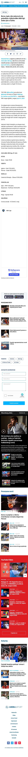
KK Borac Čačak (6, 362)
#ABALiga (20, 94)
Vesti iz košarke (5, 660)
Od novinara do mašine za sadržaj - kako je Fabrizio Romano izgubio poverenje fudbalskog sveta (11, 439)
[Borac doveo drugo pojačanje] (5, 548)
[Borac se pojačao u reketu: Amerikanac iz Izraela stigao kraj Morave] (14, 503)
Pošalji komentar (14, 403)
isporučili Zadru (5, 65)
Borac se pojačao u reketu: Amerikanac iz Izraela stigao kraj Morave (12, 517)
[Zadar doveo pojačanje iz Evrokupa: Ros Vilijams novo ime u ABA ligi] (5, 526)
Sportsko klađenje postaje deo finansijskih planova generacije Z (17, 473)
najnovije (14, 712)
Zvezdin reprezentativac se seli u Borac (18, 343)
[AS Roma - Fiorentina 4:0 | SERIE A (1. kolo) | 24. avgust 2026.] (5, 603)
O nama (14, 726)
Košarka (12, 359)
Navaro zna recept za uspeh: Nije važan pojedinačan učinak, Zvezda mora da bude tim (18, 685)
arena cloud (14, 718)
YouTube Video (7, 560)
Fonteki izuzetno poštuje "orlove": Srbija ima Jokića (13, 665)
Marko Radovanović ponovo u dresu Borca (18, 331)
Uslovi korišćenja (14, 732)
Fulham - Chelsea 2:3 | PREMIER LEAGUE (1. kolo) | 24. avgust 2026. (17, 593)
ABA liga (4, 12)
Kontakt (14, 738)
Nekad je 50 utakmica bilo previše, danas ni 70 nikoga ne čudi (18, 482)
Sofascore (12, 278)
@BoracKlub (10, 92)
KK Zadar (16, 362)
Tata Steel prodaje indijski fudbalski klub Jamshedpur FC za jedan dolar (18, 465)
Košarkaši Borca (5, 59)
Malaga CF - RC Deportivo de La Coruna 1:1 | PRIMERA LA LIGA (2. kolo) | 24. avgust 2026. (12, 584)
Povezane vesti (6, 303)
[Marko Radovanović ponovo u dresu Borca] (5, 334)
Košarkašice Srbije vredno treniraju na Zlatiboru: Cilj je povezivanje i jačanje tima (18, 674)
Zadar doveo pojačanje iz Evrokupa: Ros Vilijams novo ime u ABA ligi (18, 526)
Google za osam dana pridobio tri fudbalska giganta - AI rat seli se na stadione (17, 457)
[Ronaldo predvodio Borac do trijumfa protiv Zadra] (5, 309)
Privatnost (14, 729)
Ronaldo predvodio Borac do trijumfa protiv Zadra (18, 306)
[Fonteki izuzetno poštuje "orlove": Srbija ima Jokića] (14, 653)
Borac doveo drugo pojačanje (18, 546)
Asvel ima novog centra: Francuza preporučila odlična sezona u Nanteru (18, 695)
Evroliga (12, 681)
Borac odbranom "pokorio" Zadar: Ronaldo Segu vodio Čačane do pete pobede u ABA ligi (18, 319)
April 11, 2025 (21, 98)
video (14, 715)
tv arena (8, 747)
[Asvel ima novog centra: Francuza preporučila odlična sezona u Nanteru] (5, 695)
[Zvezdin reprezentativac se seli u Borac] (5, 346)
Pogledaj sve (22, 413)
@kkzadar (4, 94)
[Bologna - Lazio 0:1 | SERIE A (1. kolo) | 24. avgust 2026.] (5, 624)
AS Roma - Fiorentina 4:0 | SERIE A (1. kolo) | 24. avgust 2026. (18, 603)
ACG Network (14, 724)
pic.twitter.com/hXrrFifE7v (9, 96)
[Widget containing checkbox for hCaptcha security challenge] (14, 395)
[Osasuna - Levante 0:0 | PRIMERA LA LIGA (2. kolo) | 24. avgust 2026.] (5, 614)
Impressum (14, 721)
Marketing (14, 735)
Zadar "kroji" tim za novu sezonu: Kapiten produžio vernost (17, 537)
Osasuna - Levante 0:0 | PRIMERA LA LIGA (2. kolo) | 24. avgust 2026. (18, 614)
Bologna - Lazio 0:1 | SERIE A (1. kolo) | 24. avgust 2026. (18, 623)
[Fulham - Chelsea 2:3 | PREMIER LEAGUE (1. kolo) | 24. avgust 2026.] (5, 593)
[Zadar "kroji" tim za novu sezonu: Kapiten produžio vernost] (5, 537)
